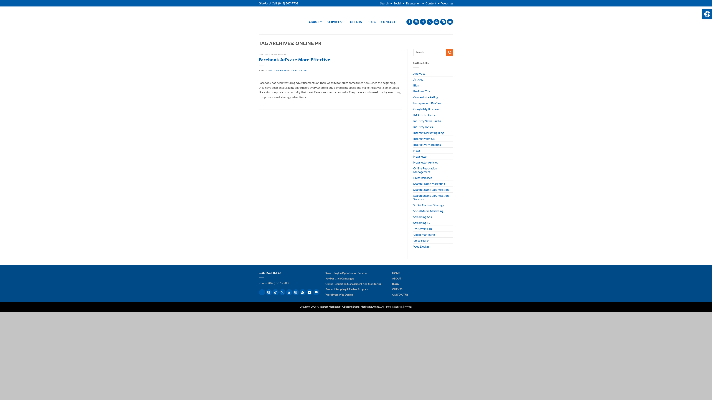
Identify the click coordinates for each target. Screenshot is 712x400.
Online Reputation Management (425, 170)
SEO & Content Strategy (428, 205)
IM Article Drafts (424, 115)
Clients (356, 22)
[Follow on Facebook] (409, 22)
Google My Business (426, 109)
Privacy (408, 306)
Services (334, 22)
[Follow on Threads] (437, 22)
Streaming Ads (422, 217)
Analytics (419, 73)
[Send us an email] (296, 292)
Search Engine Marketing (429, 183)
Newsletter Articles (425, 162)
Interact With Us (424, 138)
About (314, 22)
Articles (418, 79)
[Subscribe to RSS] (303, 292)
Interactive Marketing (427, 144)
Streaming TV (422, 222)
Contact (388, 22)
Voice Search (421, 240)
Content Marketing (425, 97)
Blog (371, 22)
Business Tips (422, 91)
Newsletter (420, 156)
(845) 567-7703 (288, 3)
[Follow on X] (430, 22)
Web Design (421, 246)
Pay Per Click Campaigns (339, 278)
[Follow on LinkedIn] (443, 22)
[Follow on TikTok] (423, 22)
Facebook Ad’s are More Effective (294, 59)
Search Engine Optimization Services (431, 197)
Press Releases (422, 177)
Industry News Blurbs (272, 54)
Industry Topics (423, 127)
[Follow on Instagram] (416, 22)
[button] (707, 14)
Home (396, 273)
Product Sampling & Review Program (346, 289)
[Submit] (449, 52)
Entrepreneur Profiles (427, 103)
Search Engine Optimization (431, 189)
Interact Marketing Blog (428, 132)
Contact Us (400, 294)
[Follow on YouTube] (450, 22)
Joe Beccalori (298, 70)
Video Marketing (424, 234)
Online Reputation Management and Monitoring (353, 283)
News (417, 150)
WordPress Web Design (339, 294)
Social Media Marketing (428, 211)
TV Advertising (422, 228)
